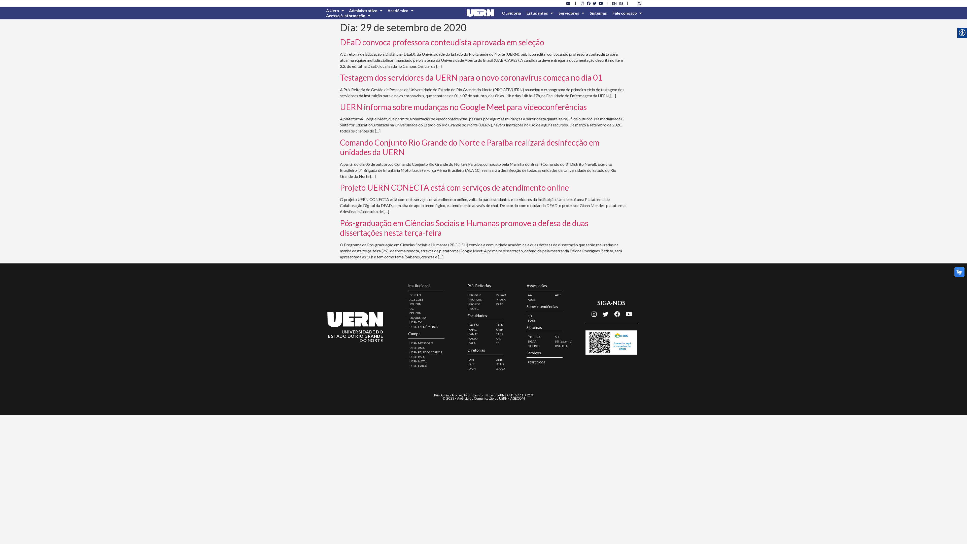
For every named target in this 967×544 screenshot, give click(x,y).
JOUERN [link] (415, 304)
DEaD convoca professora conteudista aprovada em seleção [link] (442, 42)
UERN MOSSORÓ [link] (421, 343)
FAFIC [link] (473, 329)
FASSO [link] (473, 339)
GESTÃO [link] (415, 295)
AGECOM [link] (416, 299)
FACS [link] (499, 334)
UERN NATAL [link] (418, 361)
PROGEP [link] (474, 295)
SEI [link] (557, 337)
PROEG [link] (474, 309)
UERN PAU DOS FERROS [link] (425, 352)
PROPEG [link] (474, 304)
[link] (568, 3)
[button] (639, 4)
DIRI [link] (471, 359)
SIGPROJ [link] (534, 346)
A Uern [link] (332, 10)
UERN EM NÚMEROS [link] (423, 327)
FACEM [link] (474, 325)
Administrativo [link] (363, 10)
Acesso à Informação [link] (345, 15)
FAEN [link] (499, 325)
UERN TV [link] (415, 322)
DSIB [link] (499, 359)
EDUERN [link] (415, 313)
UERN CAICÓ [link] (418, 366)
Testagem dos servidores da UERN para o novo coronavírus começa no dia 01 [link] (471, 77)
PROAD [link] (501, 295)
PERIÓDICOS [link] (536, 362)
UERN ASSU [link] (417, 348)
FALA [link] (472, 343)
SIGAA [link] (532, 341)
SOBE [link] (532, 320)
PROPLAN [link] (475, 299)
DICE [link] (472, 364)
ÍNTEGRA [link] (534, 337)
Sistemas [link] (598, 13)
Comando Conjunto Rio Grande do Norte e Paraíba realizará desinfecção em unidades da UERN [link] (469, 147)
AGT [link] (558, 295)
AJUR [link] (531, 299)
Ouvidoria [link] (511, 13)
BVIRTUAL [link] (562, 346)
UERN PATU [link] (417, 357)
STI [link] (530, 316)
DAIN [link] (472, 368)
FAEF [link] (499, 329)
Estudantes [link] (537, 13)
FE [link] (497, 343)
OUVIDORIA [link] (417, 318)
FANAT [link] (473, 334)
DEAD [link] (500, 364)
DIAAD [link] (500, 368)
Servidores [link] (569, 13)
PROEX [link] (501, 299)
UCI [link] (412, 309)
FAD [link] (498, 339)
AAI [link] (530, 295)
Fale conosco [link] (624, 13)
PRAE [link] (499, 304)
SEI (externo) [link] (563, 341)
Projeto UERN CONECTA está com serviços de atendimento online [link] (454, 187)
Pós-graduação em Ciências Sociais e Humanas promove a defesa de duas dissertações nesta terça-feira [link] (464, 227)
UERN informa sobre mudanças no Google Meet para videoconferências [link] (463, 107)
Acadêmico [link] (398, 10)
